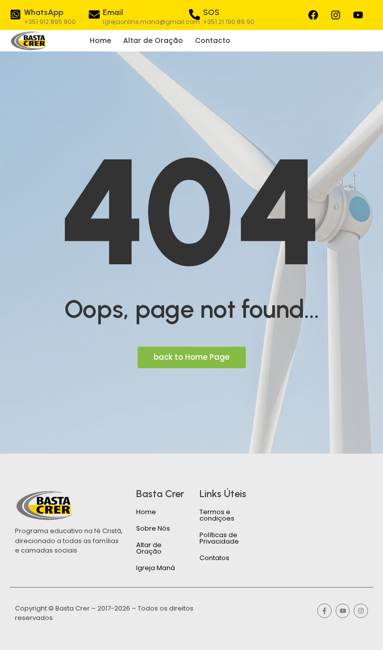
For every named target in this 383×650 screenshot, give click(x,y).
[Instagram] (336, 15)
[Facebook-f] (324, 611)
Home (100, 40)
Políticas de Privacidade (219, 538)
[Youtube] (358, 15)
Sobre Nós (153, 528)
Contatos (214, 558)
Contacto (212, 40)
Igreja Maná (155, 568)
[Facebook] (313, 15)
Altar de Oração (153, 40)
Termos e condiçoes (216, 515)
